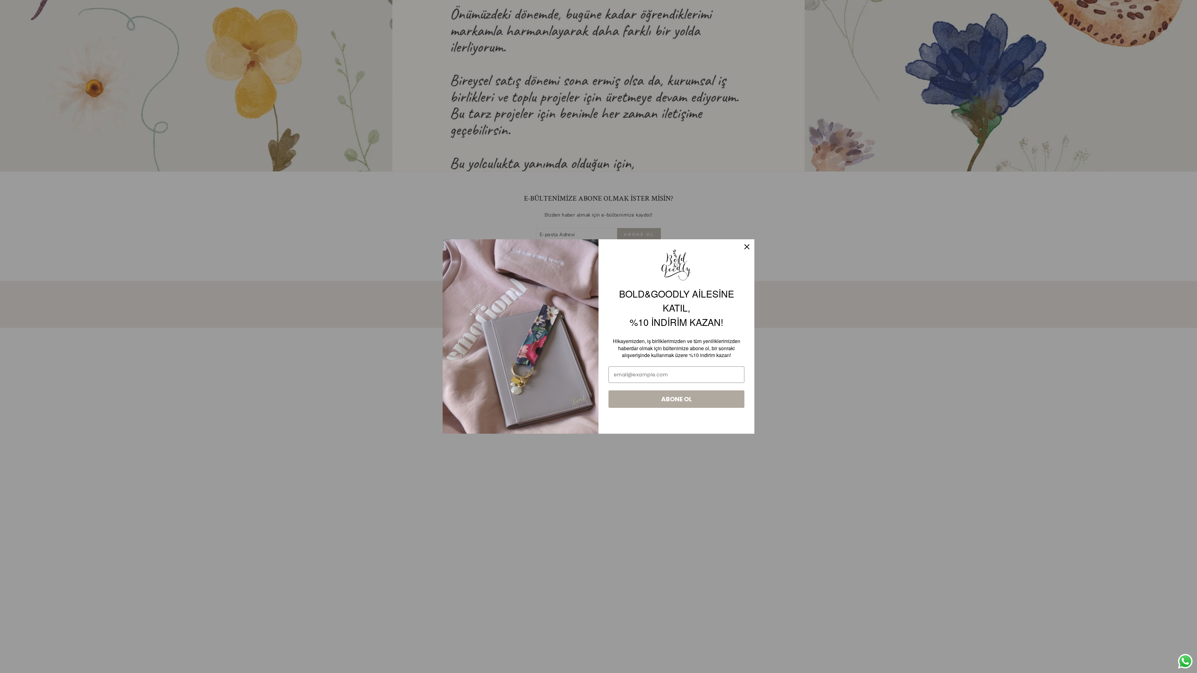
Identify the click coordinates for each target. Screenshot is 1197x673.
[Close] (746, 246)
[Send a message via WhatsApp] (1185, 661)
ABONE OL (676, 399)
